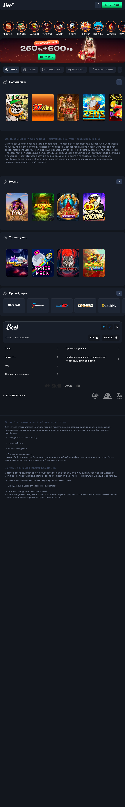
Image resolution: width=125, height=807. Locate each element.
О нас (8, 348)
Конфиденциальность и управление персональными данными (86, 359)
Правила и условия (76, 348)
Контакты (10, 357)
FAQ (7, 365)
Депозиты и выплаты (17, 374)
